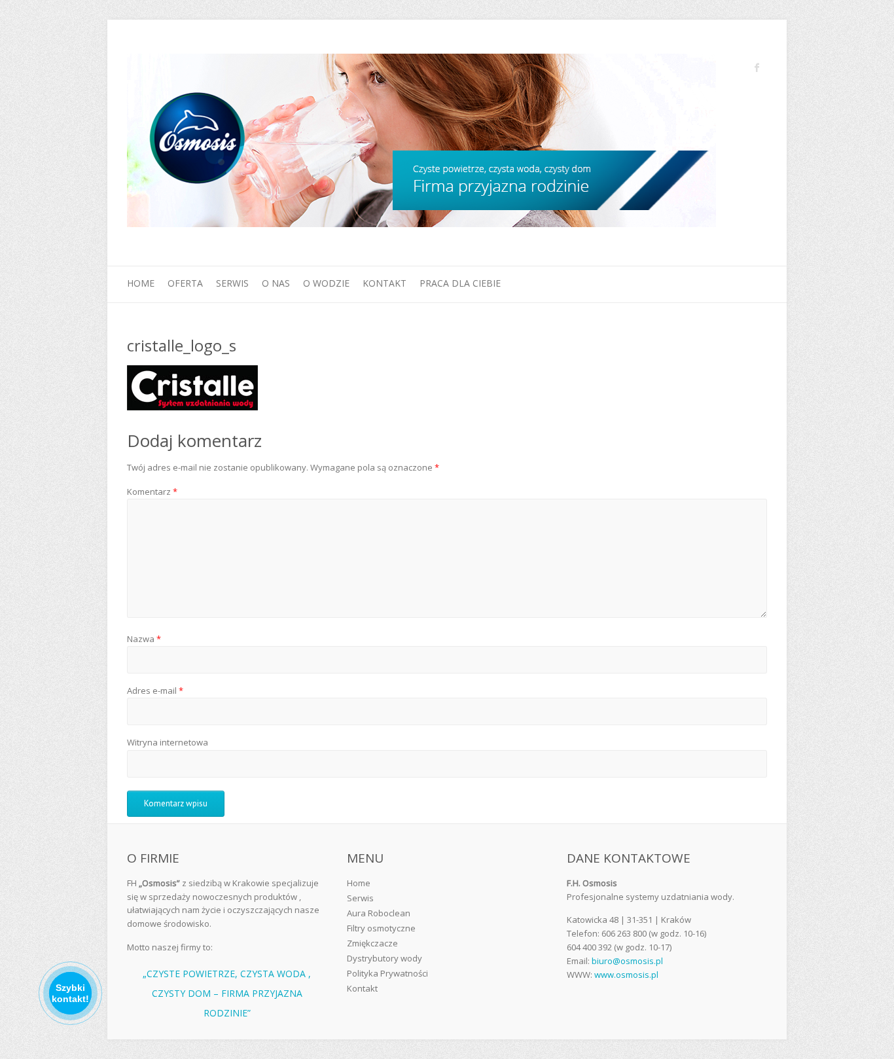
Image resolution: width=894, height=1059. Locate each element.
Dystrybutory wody (384, 958)
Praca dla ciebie (460, 283)
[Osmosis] (421, 143)
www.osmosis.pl (626, 974)
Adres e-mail (155, 690)
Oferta (185, 283)
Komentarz (152, 491)
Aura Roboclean (378, 913)
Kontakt (384, 283)
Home (140, 283)
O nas (276, 283)
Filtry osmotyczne (381, 928)
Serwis (232, 283)
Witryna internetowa (167, 742)
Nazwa (144, 639)
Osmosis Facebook (757, 67)
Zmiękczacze (372, 943)
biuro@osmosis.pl (627, 961)
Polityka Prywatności (387, 973)
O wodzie (326, 283)
